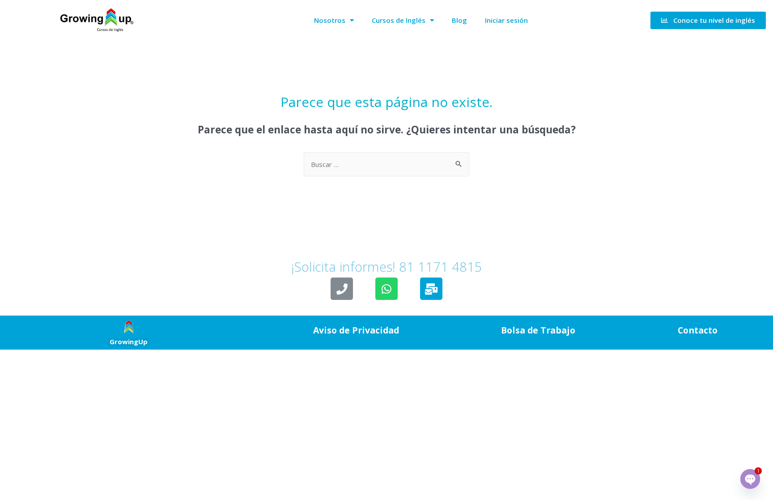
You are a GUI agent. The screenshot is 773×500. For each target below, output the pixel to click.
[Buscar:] (386, 164)
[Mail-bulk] (431, 289)
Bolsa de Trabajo (538, 330)
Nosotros (329, 20)
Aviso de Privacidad (356, 330)
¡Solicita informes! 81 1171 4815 (386, 250)
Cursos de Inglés (398, 20)
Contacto (698, 330)
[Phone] (342, 289)
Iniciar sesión (506, 20)
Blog (459, 20)
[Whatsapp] (386, 289)
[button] (708, 20)
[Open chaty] (750, 479)
